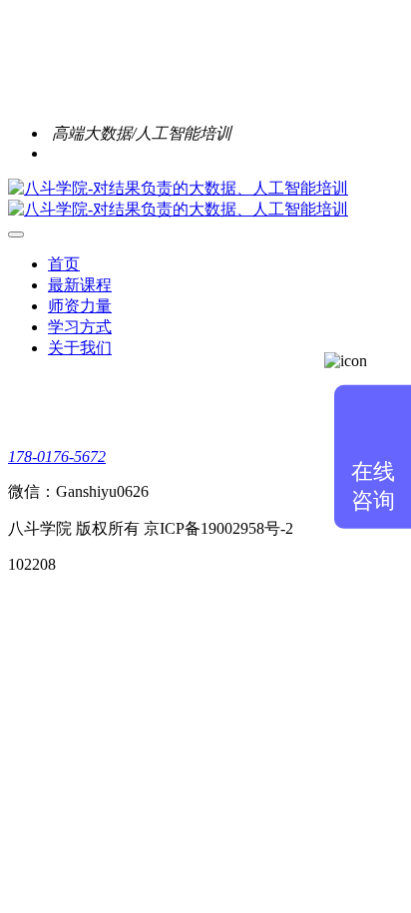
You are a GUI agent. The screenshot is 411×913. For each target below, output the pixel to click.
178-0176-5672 (57, 456)
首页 (64, 263)
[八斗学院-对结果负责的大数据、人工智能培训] (205, 200)
